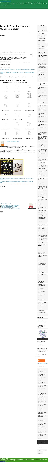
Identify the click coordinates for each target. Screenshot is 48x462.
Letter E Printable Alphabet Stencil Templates (42, 380)
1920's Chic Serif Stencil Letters (42, 100)
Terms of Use (40, 451)
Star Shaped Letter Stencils (42, 274)
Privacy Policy (40, 453)
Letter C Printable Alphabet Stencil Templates (42, 375)
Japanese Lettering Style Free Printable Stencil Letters (42, 228)
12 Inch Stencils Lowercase (42, 28)
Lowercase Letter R (3, 72)
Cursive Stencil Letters (41, 33)
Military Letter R (9, 72)
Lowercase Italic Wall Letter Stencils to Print (42, 248)
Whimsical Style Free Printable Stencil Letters (42, 314)
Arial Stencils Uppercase (41, 38)
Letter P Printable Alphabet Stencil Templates (42, 410)
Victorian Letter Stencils (41, 312)
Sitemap (39, 444)
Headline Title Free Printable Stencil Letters (42, 221)
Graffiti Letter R (8, 70)
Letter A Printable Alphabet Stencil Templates (42, 369)
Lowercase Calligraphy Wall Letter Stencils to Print (42, 245)
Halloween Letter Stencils (42, 210)
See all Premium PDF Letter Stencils (42, 363)
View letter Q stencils (3, 139)
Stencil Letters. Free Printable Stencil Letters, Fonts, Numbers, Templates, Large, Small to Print (42, 442)
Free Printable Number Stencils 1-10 (42, 191)
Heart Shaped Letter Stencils (42, 222)
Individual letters (37, 4)
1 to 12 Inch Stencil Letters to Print (42, 90)
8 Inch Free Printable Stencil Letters (42, 125)
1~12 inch (6, 4)
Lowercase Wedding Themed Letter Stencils (42, 256)
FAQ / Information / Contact (42, 450)
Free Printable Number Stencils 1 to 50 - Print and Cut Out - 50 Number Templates (42, 187)
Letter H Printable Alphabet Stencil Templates (42, 388)
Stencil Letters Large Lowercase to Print (41, 282)
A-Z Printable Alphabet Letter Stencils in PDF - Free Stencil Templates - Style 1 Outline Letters (42, 138)
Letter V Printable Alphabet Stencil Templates (42, 427)
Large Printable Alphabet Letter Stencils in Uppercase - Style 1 (42, 233)
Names (3, 5)
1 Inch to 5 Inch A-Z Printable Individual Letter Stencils (42, 69)
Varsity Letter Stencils (41, 310)
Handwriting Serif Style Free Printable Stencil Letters (42, 218)
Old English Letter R (16, 72)
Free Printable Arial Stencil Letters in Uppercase (42, 184)
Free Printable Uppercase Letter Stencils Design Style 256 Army (42, 194)
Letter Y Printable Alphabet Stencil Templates (42, 435)
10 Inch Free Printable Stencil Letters (42, 93)
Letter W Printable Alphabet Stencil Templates (42, 429)
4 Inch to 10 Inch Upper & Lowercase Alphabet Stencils (42, 59)
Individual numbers (43, 4)
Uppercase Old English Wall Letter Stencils (42, 300)
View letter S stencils (10, 139)
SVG (13, 4)
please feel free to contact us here (41, 321)
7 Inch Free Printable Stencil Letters (42, 122)
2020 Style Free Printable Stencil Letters (42, 106)
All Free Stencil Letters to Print (20, 139)
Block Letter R (7, 69)
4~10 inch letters (17, 4)
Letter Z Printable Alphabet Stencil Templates (42, 437)
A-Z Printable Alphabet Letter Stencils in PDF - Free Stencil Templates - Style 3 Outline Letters (42, 154)
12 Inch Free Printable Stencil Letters (42, 99)
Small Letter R (22, 72)
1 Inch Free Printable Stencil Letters (42, 88)
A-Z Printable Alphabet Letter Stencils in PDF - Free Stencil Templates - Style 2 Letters (42, 142)
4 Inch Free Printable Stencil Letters (42, 114)
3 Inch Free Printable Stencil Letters (42, 111)
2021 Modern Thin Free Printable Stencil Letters (41, 109)
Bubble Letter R (12, 69)
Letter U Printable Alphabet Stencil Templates (42, 424)
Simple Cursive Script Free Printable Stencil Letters (42, 272)
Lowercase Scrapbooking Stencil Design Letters (42, 253)
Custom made (12, 5)
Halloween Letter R (14, 70)
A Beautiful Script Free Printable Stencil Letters (41, 130)
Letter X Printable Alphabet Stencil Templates (42, 432)
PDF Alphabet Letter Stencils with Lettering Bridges (42, 53)
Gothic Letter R (2, 70)
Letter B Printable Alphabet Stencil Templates (42, 372)
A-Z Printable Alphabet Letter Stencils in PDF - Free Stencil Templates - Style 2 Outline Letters (42, 146)
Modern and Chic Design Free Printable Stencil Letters (42, 258)
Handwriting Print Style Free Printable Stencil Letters (42, 215)
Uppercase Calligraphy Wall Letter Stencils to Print (42, 289)
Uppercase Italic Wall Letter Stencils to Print (42, 295)
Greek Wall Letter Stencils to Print (42, 208)
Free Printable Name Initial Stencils (42, 75)
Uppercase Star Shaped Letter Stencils (42, 305)
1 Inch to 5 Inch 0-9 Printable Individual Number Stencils (42, 72)
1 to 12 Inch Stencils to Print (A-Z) (42, 31)
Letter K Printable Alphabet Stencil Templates (42, 397)
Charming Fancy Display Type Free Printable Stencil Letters (42, 166)
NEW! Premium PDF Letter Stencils (5, 203)
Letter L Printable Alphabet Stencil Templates (42, 399)
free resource (9, 2)
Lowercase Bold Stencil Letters (42, 242)
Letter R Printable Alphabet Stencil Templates (42, 416)
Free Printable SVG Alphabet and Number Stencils (42, 56)
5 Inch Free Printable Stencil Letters (42, 117)
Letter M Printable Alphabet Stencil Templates (42, 402)
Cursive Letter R (18, 69)
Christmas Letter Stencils (41, 168)
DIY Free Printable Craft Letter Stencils (42, 80)
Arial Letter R (2, 69)
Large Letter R (31, 70)
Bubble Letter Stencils (41, 36)
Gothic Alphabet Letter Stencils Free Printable (42, 203)
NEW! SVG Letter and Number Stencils (13, 141)
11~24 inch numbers (30, 4)
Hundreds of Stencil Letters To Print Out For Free (42, 225)
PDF (12, 4)
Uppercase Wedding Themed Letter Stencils (42, 308)
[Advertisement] (24, 15)
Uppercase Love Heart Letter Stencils (42, 297)
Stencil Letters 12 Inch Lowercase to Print (41, 277)
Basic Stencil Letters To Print (42, 35)
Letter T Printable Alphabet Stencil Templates (42, 421)
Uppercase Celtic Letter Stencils (41, 292)
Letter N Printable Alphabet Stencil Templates (42, 405)
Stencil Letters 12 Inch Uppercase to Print (41, 279)
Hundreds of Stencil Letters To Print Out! (42, 44)
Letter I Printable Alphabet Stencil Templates (42, 391)
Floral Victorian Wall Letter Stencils (42, 179)
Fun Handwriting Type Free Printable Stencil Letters (42, 197)
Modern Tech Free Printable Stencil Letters (42, 261)
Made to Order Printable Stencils (41, 50)
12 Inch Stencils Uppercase (42, 27)
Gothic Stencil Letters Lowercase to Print (41, 205)
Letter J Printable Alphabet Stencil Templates (42, 394)
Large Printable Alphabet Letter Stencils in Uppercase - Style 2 (42, 236)
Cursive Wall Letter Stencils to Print (42, 176)
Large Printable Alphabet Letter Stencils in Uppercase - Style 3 (42, 239)
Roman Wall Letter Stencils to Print (42, 267)
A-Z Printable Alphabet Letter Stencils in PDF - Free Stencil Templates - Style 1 (42, 133)
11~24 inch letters (24, 4)
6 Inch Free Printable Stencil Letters (42, 119)
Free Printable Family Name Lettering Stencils (42, 78)
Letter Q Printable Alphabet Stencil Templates (42, 413)
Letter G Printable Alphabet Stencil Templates (42, 386)
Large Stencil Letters (41, 25)
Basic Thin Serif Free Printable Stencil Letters (42, 160)
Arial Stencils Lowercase (41, 40)
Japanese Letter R (26, 70)
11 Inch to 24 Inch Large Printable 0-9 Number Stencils (42, 67)
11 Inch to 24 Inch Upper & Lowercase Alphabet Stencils (42, 64)
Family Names (7, 5)
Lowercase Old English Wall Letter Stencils (42, 250)
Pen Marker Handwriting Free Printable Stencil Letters (42, 264)
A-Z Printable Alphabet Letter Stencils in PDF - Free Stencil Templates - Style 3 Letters (42, 150)
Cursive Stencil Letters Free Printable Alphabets (42, 173)
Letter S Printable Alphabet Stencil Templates (42, 418)
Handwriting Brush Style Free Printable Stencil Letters (42, 212)
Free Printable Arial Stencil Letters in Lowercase (42, 181)
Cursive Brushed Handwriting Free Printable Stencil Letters (42, 171)
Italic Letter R (20, 70)
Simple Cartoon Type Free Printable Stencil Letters (42, 269)
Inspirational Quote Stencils (42, 46)
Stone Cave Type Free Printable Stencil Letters (41, 285)
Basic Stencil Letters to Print (42, 157)
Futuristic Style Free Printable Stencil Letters (42, 200)
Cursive (9, 4)
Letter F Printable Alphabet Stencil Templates (42, 383)
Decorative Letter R (24, 69)
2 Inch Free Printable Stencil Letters (42, 103)
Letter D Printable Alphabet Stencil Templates (42, 378)
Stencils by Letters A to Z (41, 48)
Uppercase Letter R (28, 72)
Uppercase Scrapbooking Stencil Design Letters (42, 303)
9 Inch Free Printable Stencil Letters (42, 128)
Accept (4, 461)
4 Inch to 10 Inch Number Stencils (42, 61)
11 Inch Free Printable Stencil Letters (42, 96)
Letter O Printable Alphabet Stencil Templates (42, 408)
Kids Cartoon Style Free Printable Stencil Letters (41, 230)
